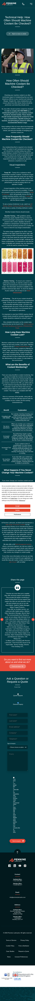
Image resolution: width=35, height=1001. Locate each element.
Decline (17, 510)
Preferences (17, 514)
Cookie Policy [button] (13, 498)
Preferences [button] (22, 500)
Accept (17, 506)
